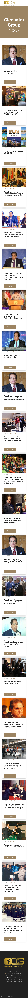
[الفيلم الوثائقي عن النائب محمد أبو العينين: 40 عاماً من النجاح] (14, 55)
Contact (19, 975)
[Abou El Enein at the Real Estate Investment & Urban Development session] (14, 218)
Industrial (17, 977)
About (17, 971)
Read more (10, 82)
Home (11, 971)
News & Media (13, 66)
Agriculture (14, 986)
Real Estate (18, 981)
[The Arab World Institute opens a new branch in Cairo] (14, 667)
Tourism (9, 981)
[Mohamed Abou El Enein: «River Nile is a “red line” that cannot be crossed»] (14, 545)
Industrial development (14, 979)
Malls (15, 984)
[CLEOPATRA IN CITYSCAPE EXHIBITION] (14, 137)
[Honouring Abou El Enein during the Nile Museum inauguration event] (14, 504)
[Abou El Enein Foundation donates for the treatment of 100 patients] (14, 586)
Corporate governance (14, 973)
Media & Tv (7, 984)
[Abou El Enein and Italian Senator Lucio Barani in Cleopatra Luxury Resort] (14, 422)
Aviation (22, 984)
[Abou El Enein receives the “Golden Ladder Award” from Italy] (14, 830)
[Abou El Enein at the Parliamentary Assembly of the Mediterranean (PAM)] (14, 177)
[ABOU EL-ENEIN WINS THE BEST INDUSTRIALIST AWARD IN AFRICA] (14, 96)
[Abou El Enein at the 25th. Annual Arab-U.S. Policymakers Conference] (14, 300)
